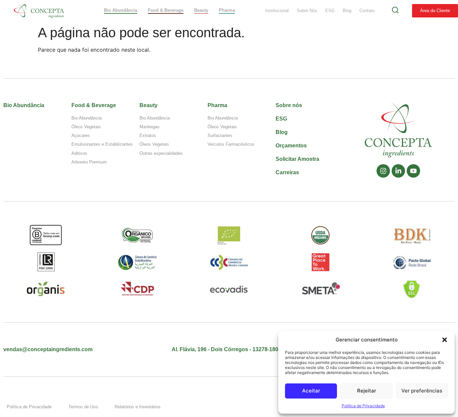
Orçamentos (291, 145)
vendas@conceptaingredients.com (48, 349)
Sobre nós (289, 105)
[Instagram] (383, 171)
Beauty (148, 105)
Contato (367, 10)
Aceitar (311, 390)
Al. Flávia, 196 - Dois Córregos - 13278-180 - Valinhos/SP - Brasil (252, 349)
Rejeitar (366, 390)
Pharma (217, 105)
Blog (347, 10)
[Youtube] (413, 171)
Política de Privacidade (363, 405)
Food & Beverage (93, 105)
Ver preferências (421, 390)
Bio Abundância (23, 105)
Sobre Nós (307, 10)
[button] (444, 339)
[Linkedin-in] (398, 171)
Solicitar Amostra (297, 159)
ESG (330, 10)
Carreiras (287, 172)
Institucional (277, 10)
